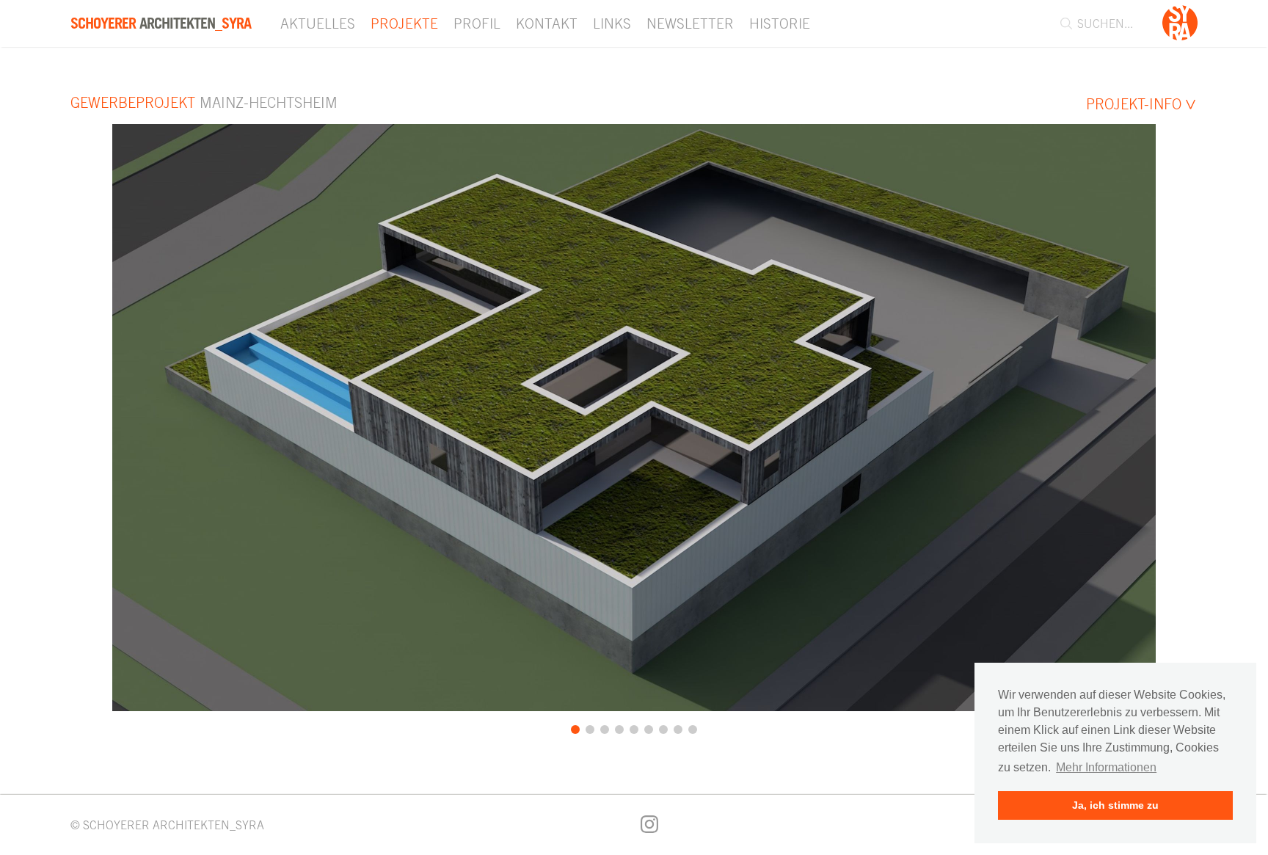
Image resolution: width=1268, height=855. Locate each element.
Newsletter (690, 23)
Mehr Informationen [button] (1106, 767)
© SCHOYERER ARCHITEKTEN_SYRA (167, 825)
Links (612, 23)
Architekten (160, 23)
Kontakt (546, 23)
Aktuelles (317, 23)
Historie (779, 23)
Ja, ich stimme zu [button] (1115, 805)
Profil (476, 23)
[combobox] (1105, 23)
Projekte (404, 23)
